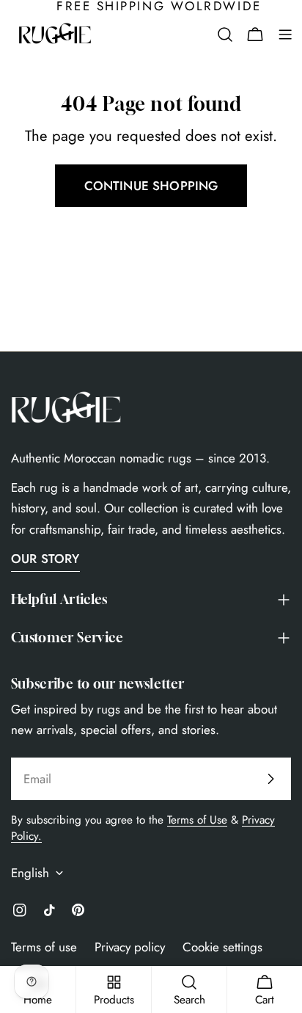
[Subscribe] (270, 779)
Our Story (45, 558)
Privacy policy (130, 947)
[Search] (225, 34)
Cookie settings (222, 947)
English (30, 873)
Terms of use (44, 947)
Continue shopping (151, 186)
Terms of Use (197, 820)
